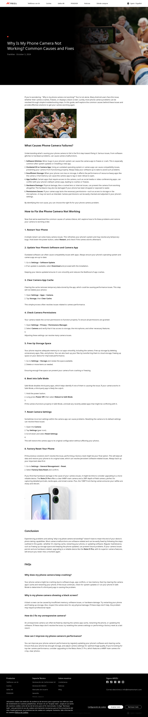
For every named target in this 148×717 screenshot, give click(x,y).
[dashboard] (11, 3)
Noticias (61, 686)
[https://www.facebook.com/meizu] (107, 682)
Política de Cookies (21, 712)
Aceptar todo (115, 707)
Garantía (35, 693)
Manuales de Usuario (40, 689)
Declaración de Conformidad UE (44, 682)
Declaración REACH (39, 686)
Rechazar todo (133, 707)
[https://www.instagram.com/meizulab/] (115, 682)
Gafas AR (9, 689)
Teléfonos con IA (12, 682)
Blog (60, 689)
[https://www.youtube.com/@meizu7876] (123, 682)
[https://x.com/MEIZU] (119, 682)
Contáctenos (62, 682)
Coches (9, 686)
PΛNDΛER (9, 693)
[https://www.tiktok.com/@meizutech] (111, 682)
